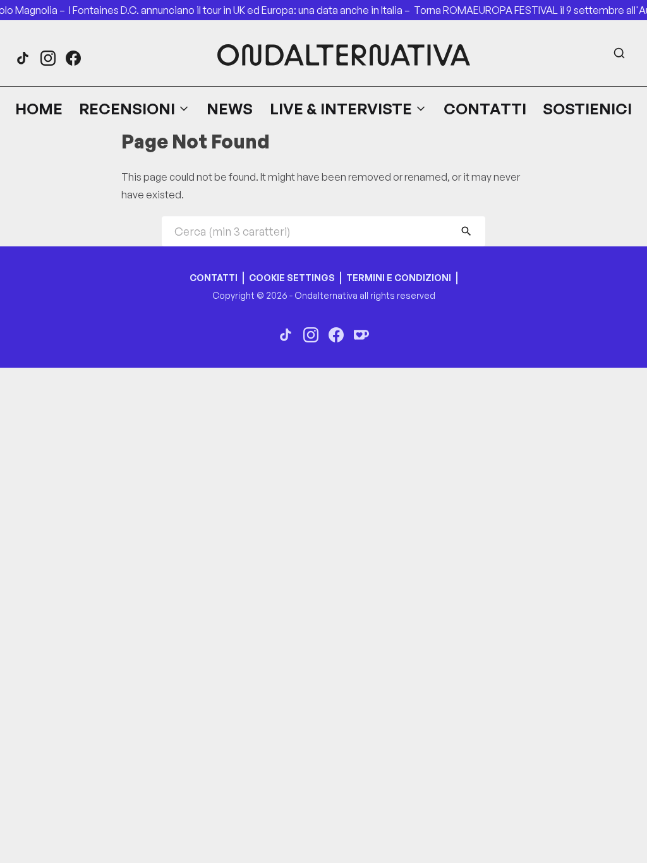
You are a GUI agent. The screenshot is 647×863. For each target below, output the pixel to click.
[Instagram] (48, 58)
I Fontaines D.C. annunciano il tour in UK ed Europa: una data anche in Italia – (245, 10)
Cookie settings (292, 277)
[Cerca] (619, 53)
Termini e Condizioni (398, 277)
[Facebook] (73, 58)
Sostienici (587, 108)
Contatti (485, 108)
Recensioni (127, 108)
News (230, 108)
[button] (134, 109)
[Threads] (22, 58)
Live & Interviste (341, 108)
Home (39, 108)
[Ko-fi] (361, 334)
